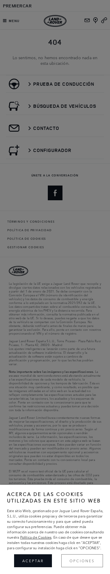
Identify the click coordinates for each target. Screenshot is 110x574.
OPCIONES (82, 560)
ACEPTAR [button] (33, 560)
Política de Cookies (36, 537)
